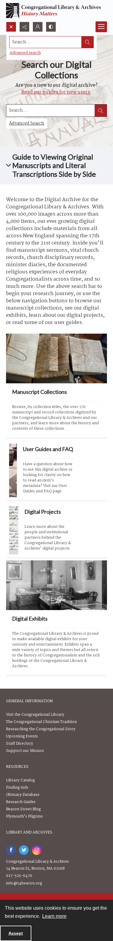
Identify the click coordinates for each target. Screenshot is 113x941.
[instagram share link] (37, 850)
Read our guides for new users (55, 92)
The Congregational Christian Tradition (41, 722)
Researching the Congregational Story (40, 729)
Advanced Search (26, 123)
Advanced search (25, 53)
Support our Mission (25, 751)
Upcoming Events (22, 736)
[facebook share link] (11, 850)
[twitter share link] (24, 850)
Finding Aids (17, 787)
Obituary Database (22, 795)
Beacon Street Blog (23, 809)
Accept (15, 933)
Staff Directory (19, 743)
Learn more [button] (54, 916)
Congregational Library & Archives (37, 861)
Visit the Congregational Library (35, 715)
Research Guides (21, 802)
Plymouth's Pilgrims (24, 816)
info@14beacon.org (24, 883)
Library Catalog (20, 780)
